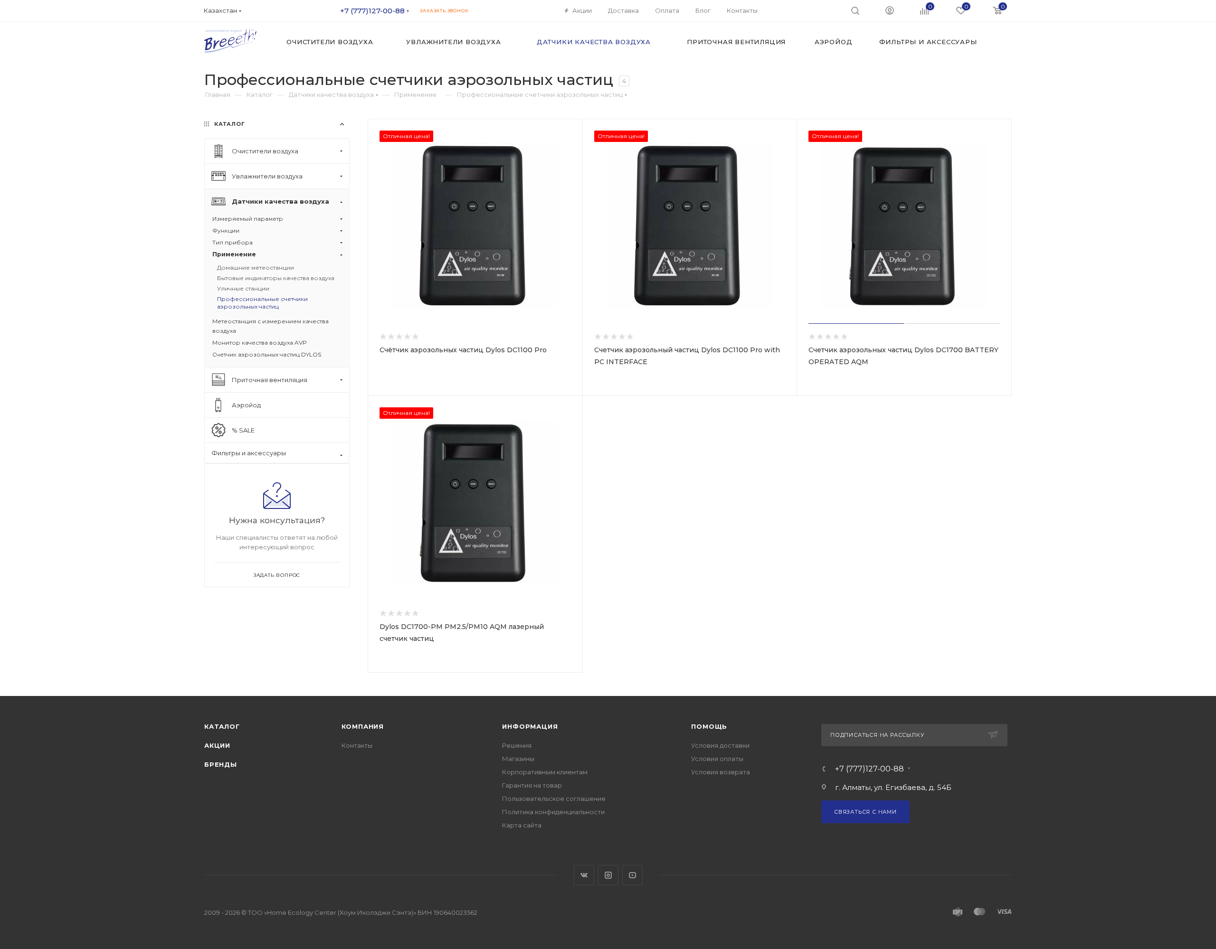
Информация (530, 726)
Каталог (222, 726)
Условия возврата (720, 772)
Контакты (357, 745)
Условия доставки (720, 745)
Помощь (709, 726)
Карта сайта (522, 825)
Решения (517, 745)
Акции (217, 745)
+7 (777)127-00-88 (372, 10)
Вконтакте (584, 875)
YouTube (632, 875)
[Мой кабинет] (889, 10)
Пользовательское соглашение (554, 798)
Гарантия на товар (532, 785)
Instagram (608, 875)
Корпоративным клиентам (545, 772)
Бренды (220, 764)
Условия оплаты (717, 758)
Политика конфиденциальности (553, 812)
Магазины (518, 758)
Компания (363, 726)
